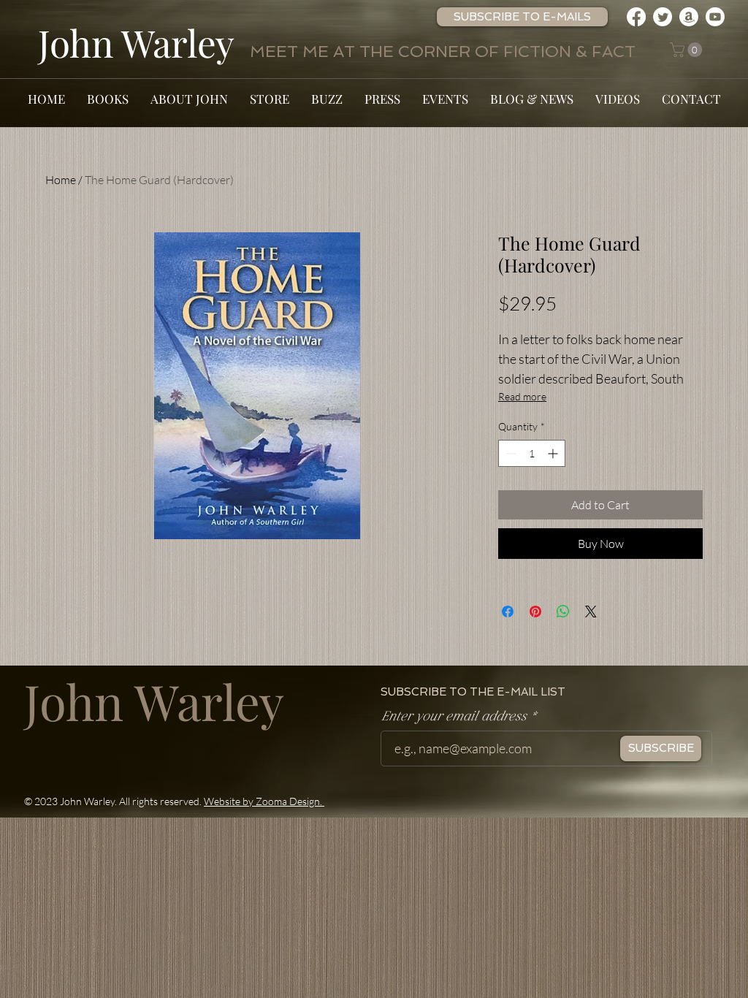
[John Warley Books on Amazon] (688, 16)
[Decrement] (509, 453)
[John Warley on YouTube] (715, 16)
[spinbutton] (532, 453)
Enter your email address (453, 716)
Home (60, 179)
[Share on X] (591, 611)
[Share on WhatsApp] (563, 611)
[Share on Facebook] (507, 611)
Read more (522, 396)
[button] (522, 16)
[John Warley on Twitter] (662, 16)
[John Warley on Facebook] (636, 16)
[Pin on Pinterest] (535, 611)
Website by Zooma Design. (264, 801)
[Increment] (554, 453)
